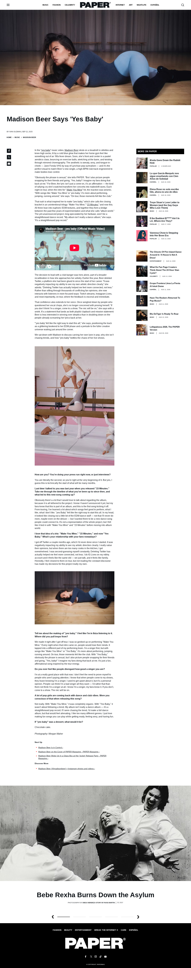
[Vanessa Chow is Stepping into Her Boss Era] (142, 235)
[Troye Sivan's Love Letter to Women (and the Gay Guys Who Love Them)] (142, 206)
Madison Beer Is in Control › (50, 747)
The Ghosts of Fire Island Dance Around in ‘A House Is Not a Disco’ (165, 255)
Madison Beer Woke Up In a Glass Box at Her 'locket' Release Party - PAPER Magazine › (72, 757)
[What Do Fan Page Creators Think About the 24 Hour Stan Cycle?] (142, 271)
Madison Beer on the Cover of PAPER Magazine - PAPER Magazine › (69, 752)
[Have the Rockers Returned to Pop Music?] (142, 300)
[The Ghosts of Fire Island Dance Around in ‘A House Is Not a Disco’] (142, 256)
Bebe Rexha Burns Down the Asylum (95, 895)
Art (131, 5)
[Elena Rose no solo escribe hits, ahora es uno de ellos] (142, 192)
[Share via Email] (9, 164)
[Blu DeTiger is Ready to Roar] (142, 315)
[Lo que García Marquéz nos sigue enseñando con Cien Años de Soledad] (142, 177)
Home (9, 137)
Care (123, 930)
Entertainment (155, 261)
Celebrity (70, 5)
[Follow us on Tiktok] (100, 956)
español (155, 5)
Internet (120, 5)
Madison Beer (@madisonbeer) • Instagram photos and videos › (66, 768)
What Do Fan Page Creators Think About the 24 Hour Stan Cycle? (164, 270)
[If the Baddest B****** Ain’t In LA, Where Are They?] (142, 221)
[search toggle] (182, 4)
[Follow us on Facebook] (85, 956)
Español (133, 930)
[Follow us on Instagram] (95, 956)
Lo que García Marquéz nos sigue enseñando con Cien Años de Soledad (164, 176)
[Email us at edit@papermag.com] (105, 956)
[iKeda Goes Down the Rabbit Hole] (142, 163)
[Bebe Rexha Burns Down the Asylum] (95, 833)
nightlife (141, 5)
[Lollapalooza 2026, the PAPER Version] (142, 329)
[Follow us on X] (90, 956)
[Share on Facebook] (9, 151)
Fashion (57, 5)
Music (45, 5)
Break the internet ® (106, 930)
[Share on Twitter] (9, 157)
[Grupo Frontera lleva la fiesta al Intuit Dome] (142, 286)
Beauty (68, 930)
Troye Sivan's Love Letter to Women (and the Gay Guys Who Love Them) (164, 205)
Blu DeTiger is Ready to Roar (164, 314)
